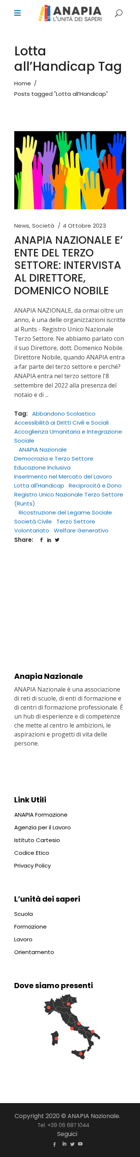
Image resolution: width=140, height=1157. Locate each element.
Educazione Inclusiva (42, 467)
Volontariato (31, 530)
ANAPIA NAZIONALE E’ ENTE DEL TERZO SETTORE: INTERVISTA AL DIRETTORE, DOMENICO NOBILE (68, 265)
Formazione (30, 926)
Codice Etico (31, 853)
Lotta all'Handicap (39, 485)
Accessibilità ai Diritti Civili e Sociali (61, 422)
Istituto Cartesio (37, 840)
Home (22, 83)
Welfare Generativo (81, 530)
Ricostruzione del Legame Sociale (65, 512)
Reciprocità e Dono (95, 485)
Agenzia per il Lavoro (42, 827)
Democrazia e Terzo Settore (53, 458)
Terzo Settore (75, 521)
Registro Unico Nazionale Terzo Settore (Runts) (68, 499)
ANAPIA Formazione (41, 815)
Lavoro (23, 939)
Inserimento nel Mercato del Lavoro (63, 476)
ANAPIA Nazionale (43, 449)
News (21, 226)
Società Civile (33, 521)
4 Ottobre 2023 (84, 226)
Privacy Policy (32, 865)
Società (43, 226)
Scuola (23, 914)
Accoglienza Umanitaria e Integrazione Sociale (68, 436)
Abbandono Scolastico (64, 413)
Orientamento (34, 952)
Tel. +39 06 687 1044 (63, 1125)
